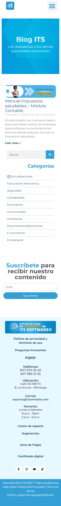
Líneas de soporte (30, 426)
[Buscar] (50, 154)
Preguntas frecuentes (30, 350)
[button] (52, 6)
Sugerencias (30, 433)
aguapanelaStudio (42, 495)
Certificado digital (30, 456)
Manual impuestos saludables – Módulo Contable (25, 106)
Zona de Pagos (30, 444)
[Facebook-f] (18, 469)
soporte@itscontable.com (31, 399)
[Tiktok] (42, 469)
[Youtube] (34, 469)
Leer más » (13, 143)
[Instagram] (26, 469)
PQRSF (30, 358)
